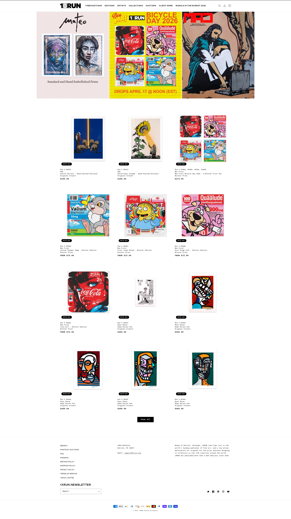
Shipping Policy (67, 466)
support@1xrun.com (132, 453)
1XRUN (141, 510)
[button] (219, 5)
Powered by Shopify (151, 510)
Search (63, 446)
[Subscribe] (98, 491)
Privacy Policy (67, 470)
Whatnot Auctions (69, 450)
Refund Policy (67, 462)
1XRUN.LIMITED (67, 478)
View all (145, 419)
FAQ (62, 454)
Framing (64, 458)
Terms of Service (68, 474)
